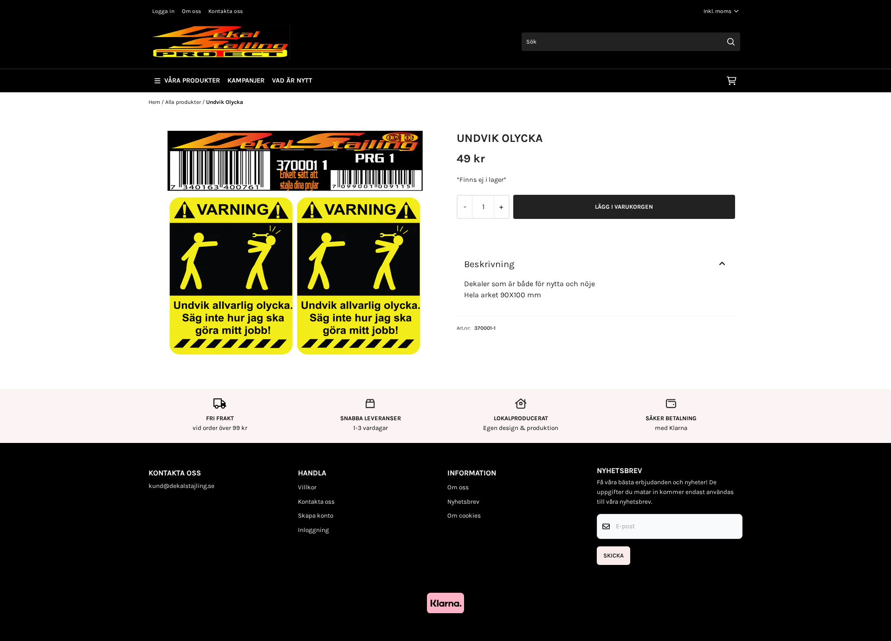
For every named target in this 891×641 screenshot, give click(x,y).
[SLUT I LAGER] (624, 207)
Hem (154, 102)
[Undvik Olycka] (295, 245)
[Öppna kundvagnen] (731, 81)
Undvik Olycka (224, 102)
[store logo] (220, 41)
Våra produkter (192, 80)
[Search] (731, 41)
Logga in (163, 11)
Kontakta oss (225, 11)
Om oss (191, 11)
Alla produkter (183, 102)
